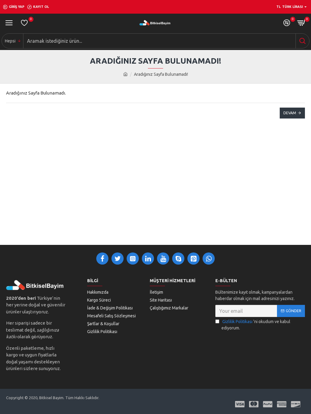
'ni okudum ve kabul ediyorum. (255, 324)
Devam (289, 113)
